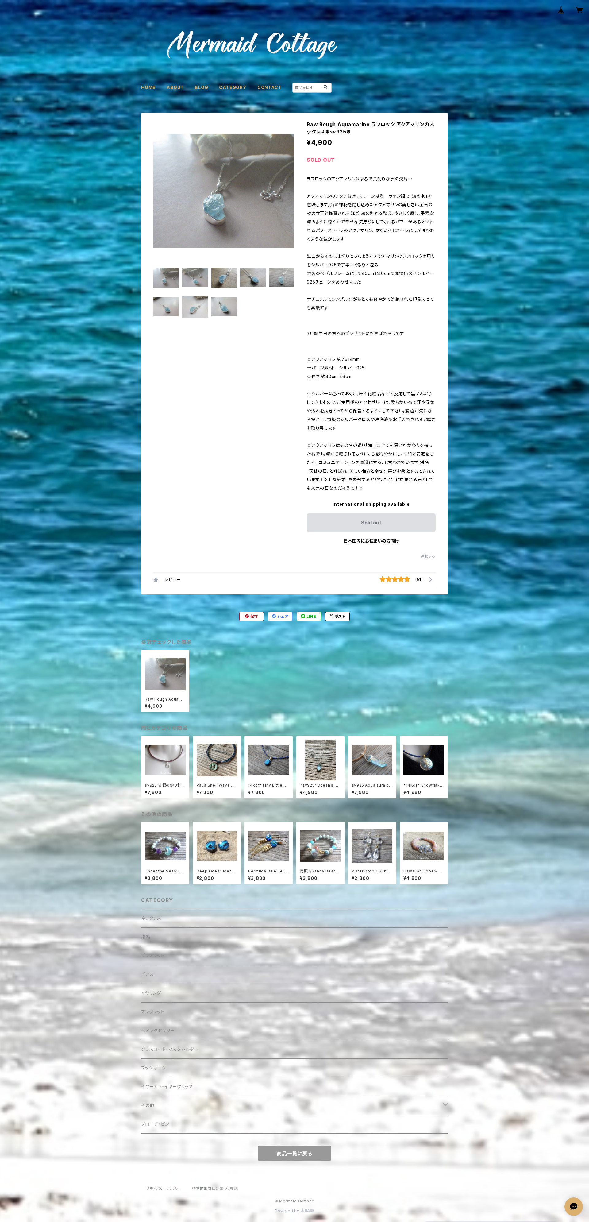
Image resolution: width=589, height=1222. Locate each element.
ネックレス (151, 918)
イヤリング (151, 993)
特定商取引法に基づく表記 (215, 1188)
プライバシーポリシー (164, 1188)
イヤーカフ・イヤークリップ (167, 1086)
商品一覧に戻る (294, 1153)
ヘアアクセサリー (158, 1030)
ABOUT (175, 87)
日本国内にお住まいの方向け (371, 540)
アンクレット (152, 1011)
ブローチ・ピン (155, 1124)
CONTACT (269, 87)
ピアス (147, 974)
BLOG (201, 87)
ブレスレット (152, 955)
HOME (148, 87)
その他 (147, 1105)
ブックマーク (153, 1067)
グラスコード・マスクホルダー (169, 1049)
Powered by (288, 1210)
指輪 (145, 936)
